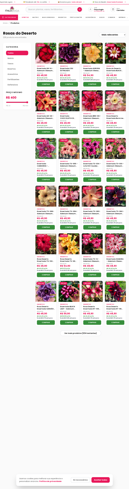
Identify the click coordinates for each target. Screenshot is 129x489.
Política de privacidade (50, 481)
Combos (110, 17)
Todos (10, 53)
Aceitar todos (100, 480)
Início (5, 23)
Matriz (34, 17)
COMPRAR (46, 84)
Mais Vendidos (47, 17)
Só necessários (80, 480)
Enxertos (61, 17)
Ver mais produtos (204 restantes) (80, 333)
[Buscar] (79, 9)
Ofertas (25, 17)
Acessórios (90, 17)
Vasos (100, 17)
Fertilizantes (75, 17)
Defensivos (122, 17)
